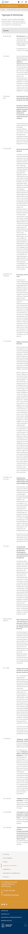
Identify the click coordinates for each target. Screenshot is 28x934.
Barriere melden (6, 920)
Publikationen (7, 869)
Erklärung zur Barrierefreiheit (11, 917)
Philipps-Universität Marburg (9, 927)
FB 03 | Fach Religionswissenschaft (26, 6)
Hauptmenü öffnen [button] (26, 2)
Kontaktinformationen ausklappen (25, 925)
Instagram (7, 904)
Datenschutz (5, 914)
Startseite (3, 9)
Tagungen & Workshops (10, 865)
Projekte (5, 862)
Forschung (6, 854)
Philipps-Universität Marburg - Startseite (6, 1)
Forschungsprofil (7, 858)
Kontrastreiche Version (18, 2)
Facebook (2, 904)
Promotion (6, 877)
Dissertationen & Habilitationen (11, 873)
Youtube (4, 904)
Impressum (4, 910)
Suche (22, 2)
